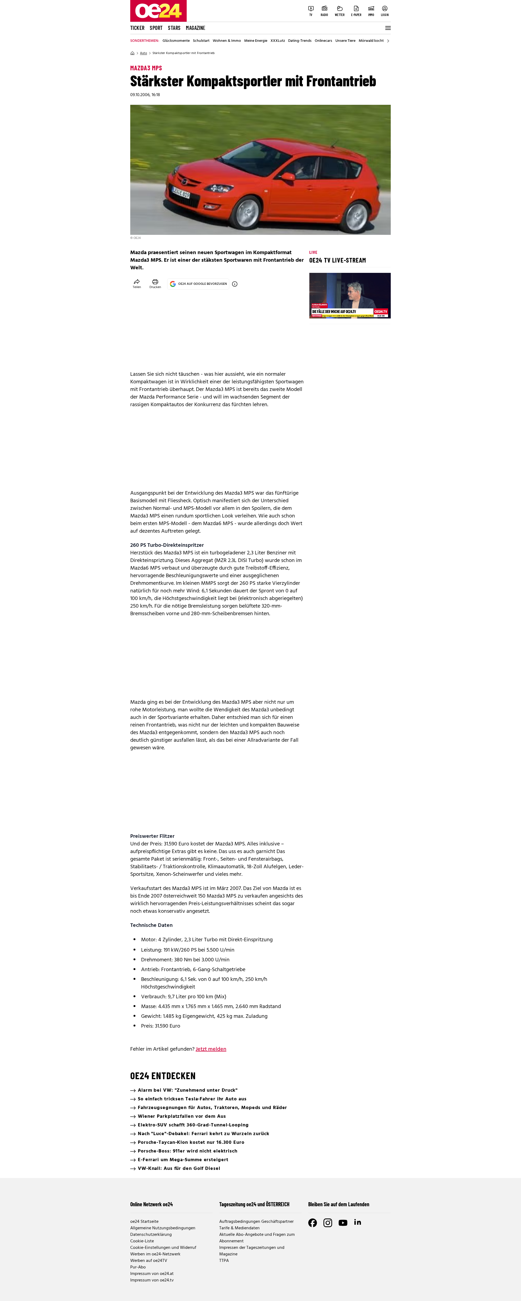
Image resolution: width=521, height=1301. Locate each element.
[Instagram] (327, 1222)
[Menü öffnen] (387, 27)
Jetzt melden (211, 1049)
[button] (318, 309)
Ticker (137, 27)
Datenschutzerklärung (151, 1234)
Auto (143, 53)
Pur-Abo (138, 1267)
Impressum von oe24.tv (152, 1280)
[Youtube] (343, 1222)
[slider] (336, 310)
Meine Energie (255, 41)
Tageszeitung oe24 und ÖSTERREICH (254, 1204)
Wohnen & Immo (227, 41)
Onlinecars (323, 41)
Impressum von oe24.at (152, 1273)
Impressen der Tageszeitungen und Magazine (251, 1251)
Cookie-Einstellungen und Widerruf (163, 1247)
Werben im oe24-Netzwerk (155, 1254)
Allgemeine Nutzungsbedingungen (162, 1228)
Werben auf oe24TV (148, 1260)
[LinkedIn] (358, 1222)
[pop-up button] (373, 309)
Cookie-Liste (142, 1241)
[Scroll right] (388, 41)
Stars (174, 27)
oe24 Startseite (144, 1221)
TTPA (224, 1260)
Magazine (195, 27)
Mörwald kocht (371, 41)
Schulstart (201, 41)
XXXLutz (278, 41)
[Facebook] (312, 1222)
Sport (156, 27)
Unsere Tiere (345, 41)
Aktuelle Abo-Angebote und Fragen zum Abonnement (257, 1238)
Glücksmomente (176, 41)
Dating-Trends (300, 41)
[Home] (132, 53)
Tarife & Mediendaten (239, 1228)
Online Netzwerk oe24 (151, 1204)
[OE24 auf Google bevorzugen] (234, 284)
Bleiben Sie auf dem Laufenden (338, 1204)
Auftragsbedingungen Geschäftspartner (256, 1221)
